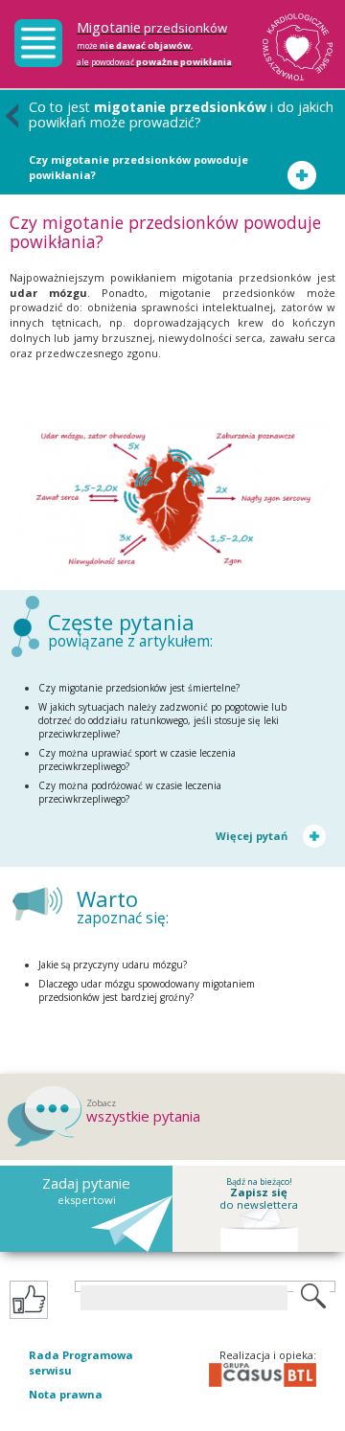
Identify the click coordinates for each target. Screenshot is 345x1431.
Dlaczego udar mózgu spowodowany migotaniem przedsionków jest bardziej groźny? (146, 990)
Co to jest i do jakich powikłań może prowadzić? (181, 114)
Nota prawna (66, 1394)
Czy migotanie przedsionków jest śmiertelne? (139, 687)
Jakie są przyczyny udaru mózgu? (112, 964)
